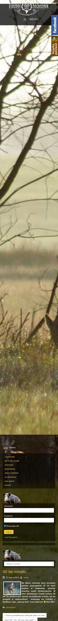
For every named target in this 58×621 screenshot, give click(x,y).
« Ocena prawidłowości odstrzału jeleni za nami (24, 615)
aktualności (11, 607)
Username (8, 506)
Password (8, 516)
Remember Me (12, 526)
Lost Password (11, 537)
